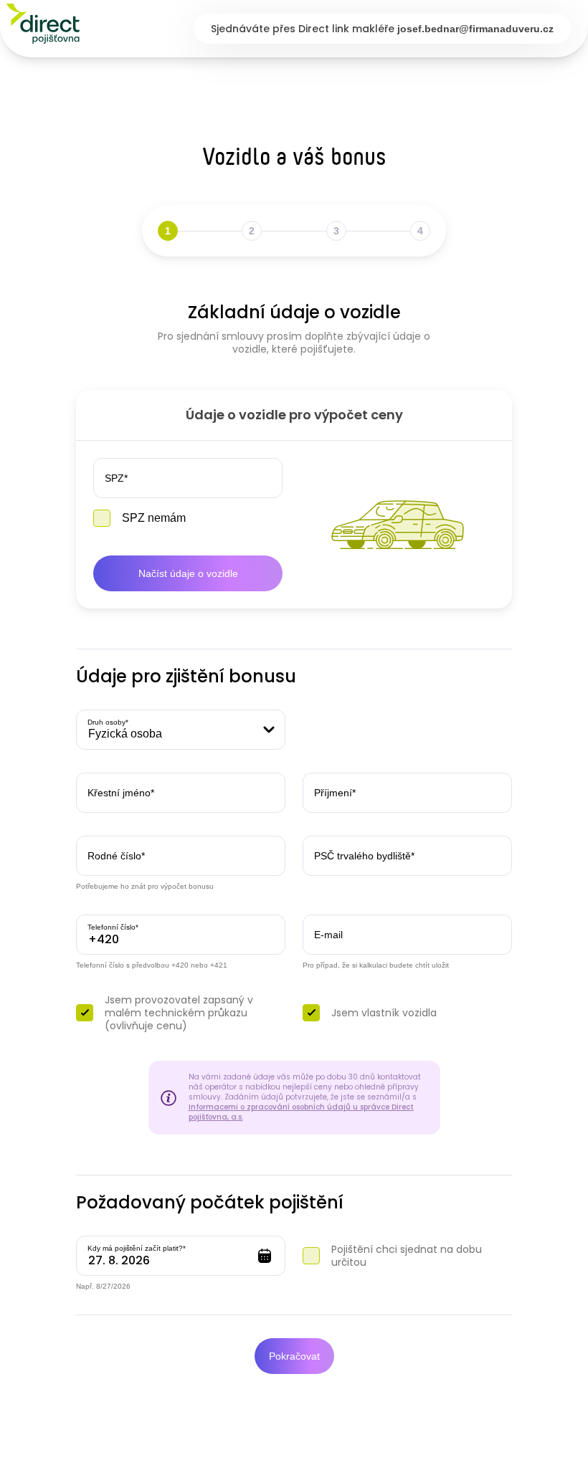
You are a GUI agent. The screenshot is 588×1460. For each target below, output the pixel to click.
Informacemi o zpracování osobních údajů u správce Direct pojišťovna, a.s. (301, 1112)
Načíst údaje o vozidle (188, 573)
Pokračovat (294, 1356)
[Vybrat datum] (264, 1255)
